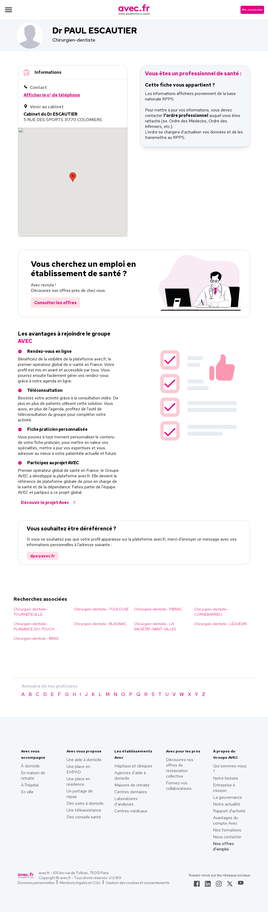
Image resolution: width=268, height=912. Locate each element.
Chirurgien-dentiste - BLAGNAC (100, 623)
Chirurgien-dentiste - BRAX (36, 638)
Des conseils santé (83, 817)
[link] (197, 885)
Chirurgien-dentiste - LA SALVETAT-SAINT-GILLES (155, 626)
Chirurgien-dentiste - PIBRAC (158, 609)
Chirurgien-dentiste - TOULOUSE (101, 609)
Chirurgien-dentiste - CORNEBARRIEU (211, 612)
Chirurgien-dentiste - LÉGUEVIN (220, 623)
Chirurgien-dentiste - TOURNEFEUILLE (31, 612)
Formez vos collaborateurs (179, 785)
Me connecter (252, 10)
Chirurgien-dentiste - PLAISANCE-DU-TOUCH (34, 626)
